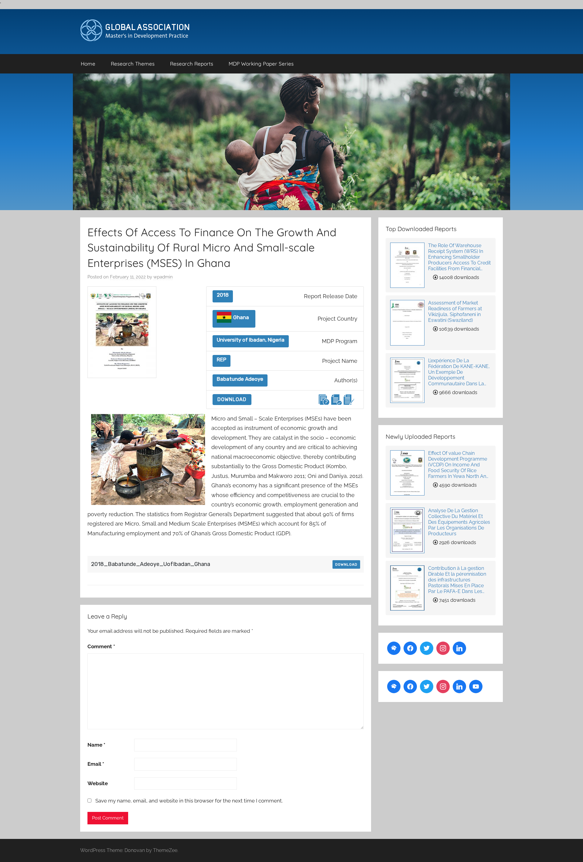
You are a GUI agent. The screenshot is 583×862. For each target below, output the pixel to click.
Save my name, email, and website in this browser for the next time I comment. (189, 801)
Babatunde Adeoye (240, 379)
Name (96, 745)
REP (221, 359)
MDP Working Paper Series (261, 63)
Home (88, 63)
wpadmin (163, 277)
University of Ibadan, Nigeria (251, 339)
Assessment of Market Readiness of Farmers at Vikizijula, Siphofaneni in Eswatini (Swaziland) (455, 311)
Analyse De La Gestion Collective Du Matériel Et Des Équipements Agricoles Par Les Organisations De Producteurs (459, 522)
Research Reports (191, 63)
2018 (223, 295)
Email (95, 764)
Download (232, 399)
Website (97, 783)
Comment (101, 646)
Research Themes (133, 63)
